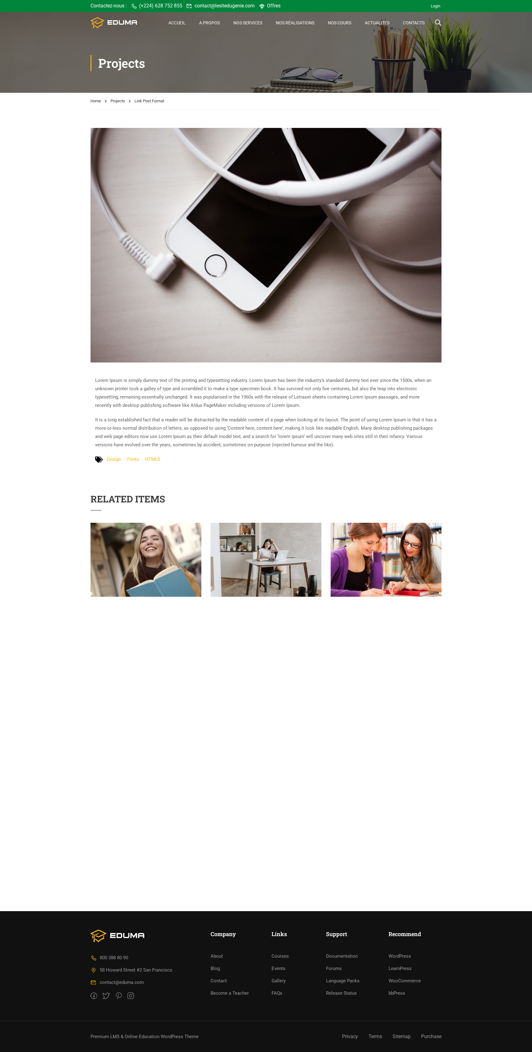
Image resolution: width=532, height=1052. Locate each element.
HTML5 (152, 459)
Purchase (431, 1036)
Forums (334, 968)
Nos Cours (339, 22)
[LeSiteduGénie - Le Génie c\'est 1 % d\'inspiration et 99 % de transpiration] (114, 22)
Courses (280, 956)
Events (278, 968)
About (217, 956)
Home (96, 101)
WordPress (400, 956)
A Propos (209, 22)
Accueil (177, 22)
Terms (375, 1036)
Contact (219, 981)
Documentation (342, 956)
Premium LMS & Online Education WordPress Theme (145, 1036)
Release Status (341, 993)
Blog (215, 968)
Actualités (377, 22)
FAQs (277, 993)
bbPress (397, 993)
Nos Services (247, 22)
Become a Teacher (230, 993)
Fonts (133, 459)
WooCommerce (405, 981)
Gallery (279, 981)
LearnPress (400, 968)
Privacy (350, 1036)
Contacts (414, 22)
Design (114, 459)
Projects (118, 101)
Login (435, 6)
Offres (273, 6)
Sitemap (402, 1036)
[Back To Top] (520, 1041)
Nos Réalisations (295, 22)
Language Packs (343, 981)
